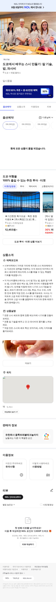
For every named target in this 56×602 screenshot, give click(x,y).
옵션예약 (7, 106)
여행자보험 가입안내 (10, 569)
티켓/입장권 (9, 186)
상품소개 (21, 106)
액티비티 (33, 186)
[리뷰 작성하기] (51, 490)
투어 (22, 186)
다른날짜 (46, 117)
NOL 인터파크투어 (13, 497)
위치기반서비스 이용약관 (22, 567)
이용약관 (6, 567)
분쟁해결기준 (36, 569)
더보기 (28, 363)
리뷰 (49, 106)
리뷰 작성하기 (28, 544)
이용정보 (35, 106)
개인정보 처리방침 (41, 567)
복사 (11, 407)
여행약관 (24, 569)
